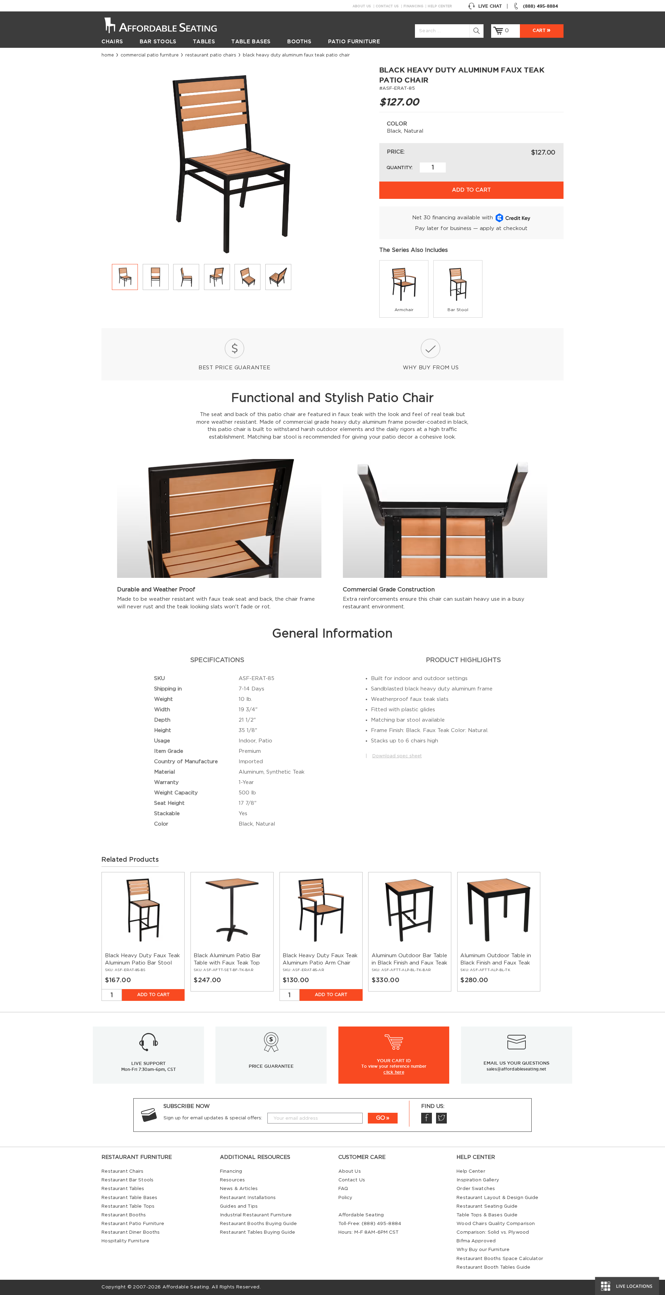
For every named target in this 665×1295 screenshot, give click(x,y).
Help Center (440, 6)
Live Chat (490, 6)
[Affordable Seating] (167, 24)
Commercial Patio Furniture (150, 55)
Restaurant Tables (122, 1188)
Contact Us (387, 6)
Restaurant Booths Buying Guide (258, 1223)
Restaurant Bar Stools (127, 1180)
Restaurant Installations (248, 1197)
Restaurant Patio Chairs (210, 55)
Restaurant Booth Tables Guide (493, 1267)
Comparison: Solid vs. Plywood (492, 1232)
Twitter (441, 1118)
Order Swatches (475, 1188)
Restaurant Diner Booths (130, 1232)
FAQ (343, 1188)
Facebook (426, 1118)
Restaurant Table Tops (127, 1206)
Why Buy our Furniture (482, 1249)
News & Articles (239, 1188)
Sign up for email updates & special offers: (212, 1118)
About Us (362, 6)
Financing (413, 6)
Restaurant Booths (123, 1215)
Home (107, 55)
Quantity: (400, 167)
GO (380, 1118)
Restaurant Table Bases (129, 1197)
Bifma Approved (476, 1241)
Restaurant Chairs (122, 1171)
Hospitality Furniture (125, 1241)
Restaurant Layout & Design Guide (497, 1197)
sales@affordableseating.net (516, 1069)
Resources (232, 1180)
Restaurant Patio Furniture (132, 1223)
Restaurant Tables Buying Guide (257, 1232)
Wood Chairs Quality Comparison (495, 1223)
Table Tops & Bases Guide (486, 1215)
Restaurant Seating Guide (486, 1206)
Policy (345, 1197)
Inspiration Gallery (477, 1180)
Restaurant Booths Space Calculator (499, 1258)
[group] (403, 289)
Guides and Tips (239, 1206)
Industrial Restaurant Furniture (256, 1215)
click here (393, 1071)
